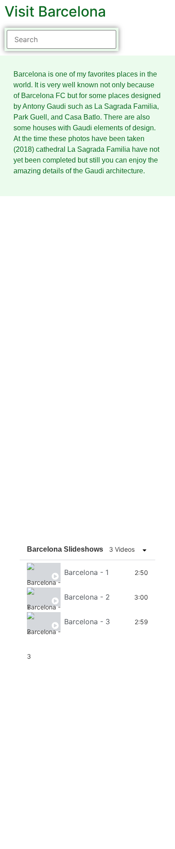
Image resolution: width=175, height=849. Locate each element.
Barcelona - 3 (87, 621)
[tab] (87, 572)
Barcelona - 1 (86, 572)
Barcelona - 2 (87, 596)
